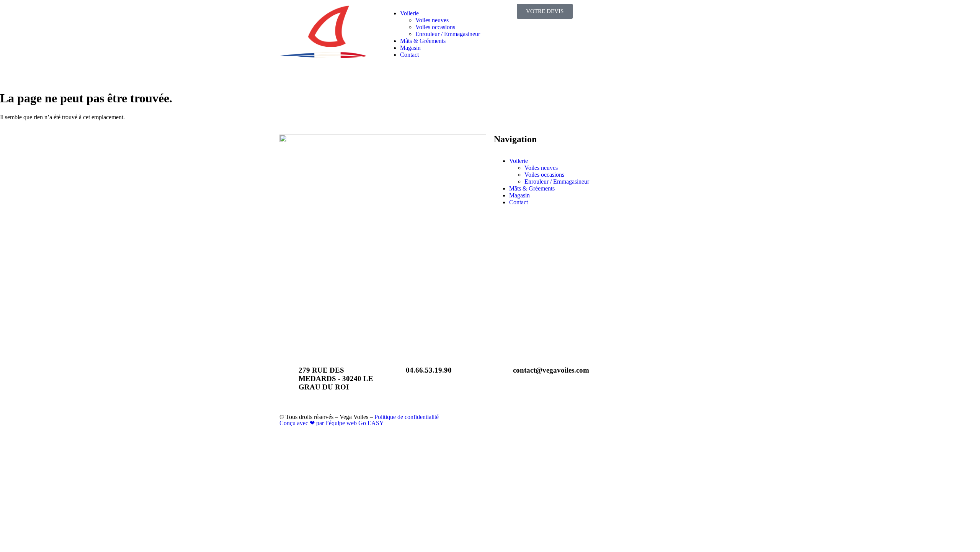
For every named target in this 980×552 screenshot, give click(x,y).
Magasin (410, 47)
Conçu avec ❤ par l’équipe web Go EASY (331, 423)
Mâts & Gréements (423, 41)
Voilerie (409, 13)
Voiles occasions (435, 27)
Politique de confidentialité (406, 417)
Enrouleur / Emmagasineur (448, 34)
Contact (409, 54)
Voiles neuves (432, 20)
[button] (443, 13)
